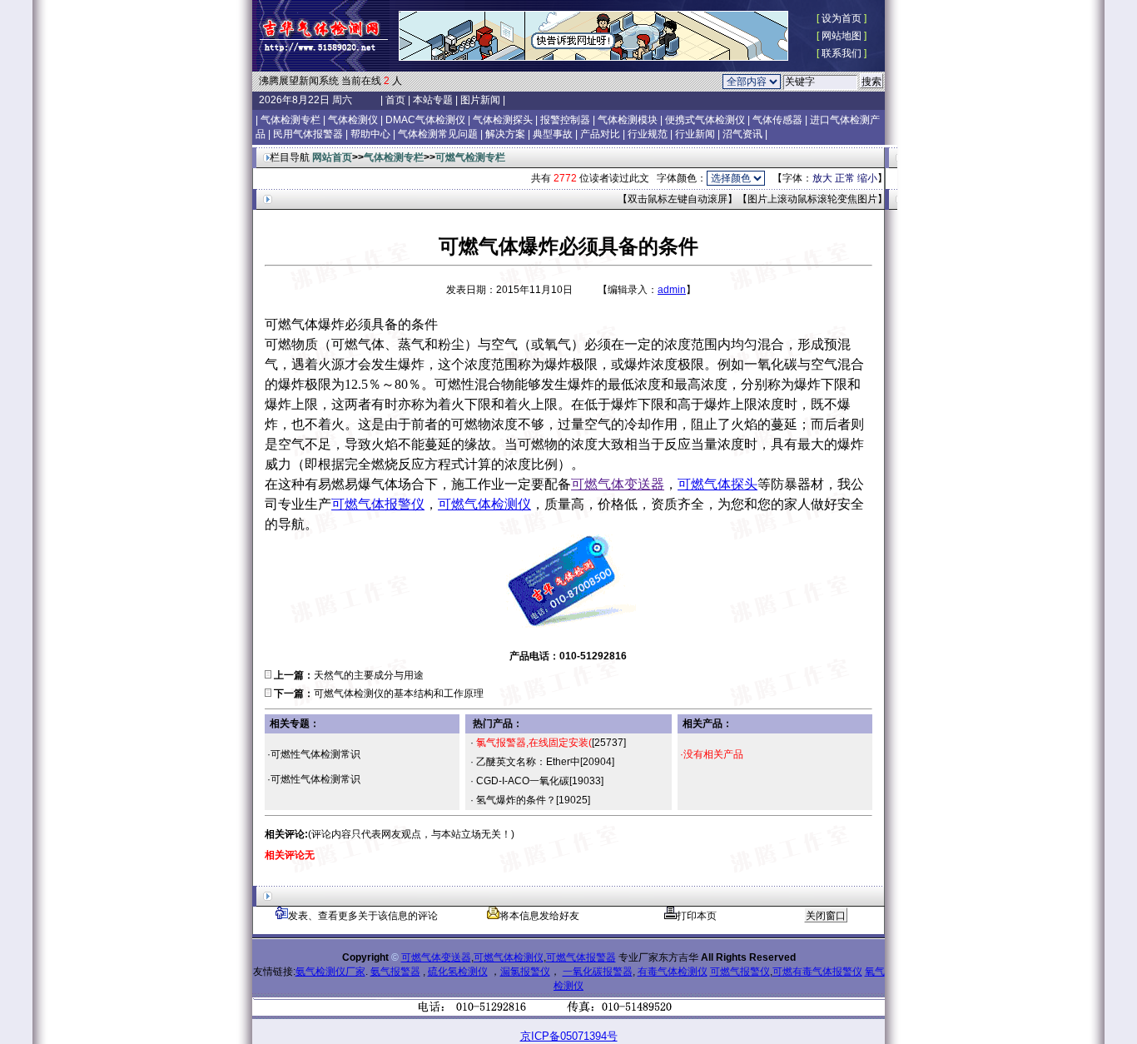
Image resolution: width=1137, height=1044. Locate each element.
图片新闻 (480, 100)
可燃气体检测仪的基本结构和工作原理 (399, 693)
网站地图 (841, 36)
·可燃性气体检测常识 (313, 754)
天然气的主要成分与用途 (369, 675)
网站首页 (332, 157)
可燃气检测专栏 (470, 157)
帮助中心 (370, 134)
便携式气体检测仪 (705, 120)
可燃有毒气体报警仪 (817, 971)
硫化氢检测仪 (458, 971)
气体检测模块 (628, 120)
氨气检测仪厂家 (330, 971)
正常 (845, 178)
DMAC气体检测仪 (425, 120)
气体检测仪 (353, 120)
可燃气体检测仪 (484, 504)
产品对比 (600, 134)
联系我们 (841, 53)
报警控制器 (565, 120)
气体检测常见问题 (438, 134)
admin (672, 290)
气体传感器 (777, 120)
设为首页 (841, 18)
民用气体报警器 (308, 134)
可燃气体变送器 (617, 484)
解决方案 (505, 134)
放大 (822, 178)
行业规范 (648, 134)
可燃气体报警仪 (378, 504)
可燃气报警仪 (740, 971)
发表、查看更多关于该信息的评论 (363, 916)
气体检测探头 (503, 120)
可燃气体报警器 (581, 957)
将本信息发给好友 (539, 916)
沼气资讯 (742, 134)
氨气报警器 (395, 971)
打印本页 (697, 916)
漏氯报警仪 (525, 971)
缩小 (867, 178)
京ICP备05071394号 (569, 1036)
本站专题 (432, 100)
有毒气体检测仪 (673, 971)
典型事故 (553, 134)
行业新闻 (695, 134)
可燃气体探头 (717, 484)
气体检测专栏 (290, 120)
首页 (395, 100)
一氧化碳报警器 (598, 971)
